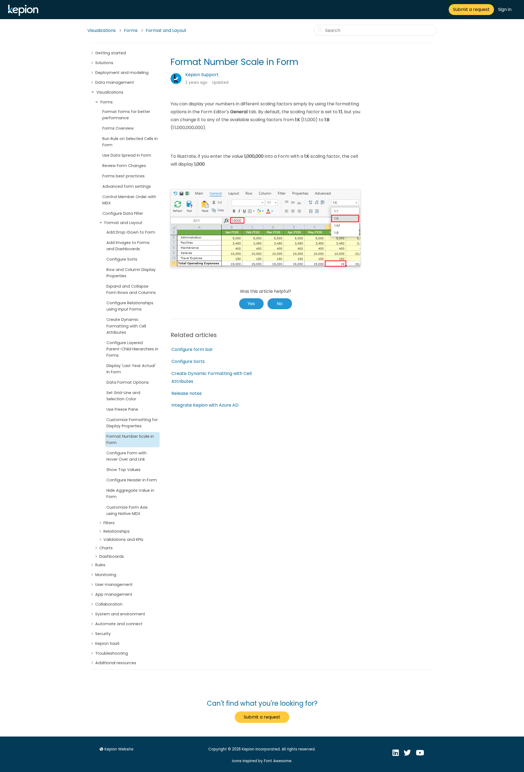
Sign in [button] (504, 9)
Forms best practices (123, 176)
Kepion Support (202, 74)
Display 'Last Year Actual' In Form (131, 369)
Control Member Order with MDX (129, 200)
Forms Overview (118, 128)
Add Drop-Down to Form (130, 232)
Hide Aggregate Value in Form (130, 493)
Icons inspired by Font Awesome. (262, 761)
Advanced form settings (126, 186)
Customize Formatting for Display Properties (132, 423)
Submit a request (471, 9)
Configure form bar (192, 349)
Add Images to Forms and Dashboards (128, 246)
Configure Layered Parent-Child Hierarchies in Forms (132, 349)
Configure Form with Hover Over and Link (126, 456)
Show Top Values (123, 469)
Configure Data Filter (122, 213)
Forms (131, 30)
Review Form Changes (124, 165)
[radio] (251, 303)
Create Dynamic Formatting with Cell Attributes (126, 326)
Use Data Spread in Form (126, 155)
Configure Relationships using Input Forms (129, 306)
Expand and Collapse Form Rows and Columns (131, 289)
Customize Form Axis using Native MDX (127, 510)
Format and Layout (166, 30)
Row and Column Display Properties (131, 273)
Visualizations (101, 30)
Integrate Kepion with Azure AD (205, 405)
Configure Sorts (121, 259)
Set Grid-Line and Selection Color (123, 396)
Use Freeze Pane (122, 409)
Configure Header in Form (131, 480)
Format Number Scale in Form (130, 439)
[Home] (24, 14)
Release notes (186, 393)
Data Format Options (127, 382)
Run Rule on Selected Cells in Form (130, 142)
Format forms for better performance (126, 115)
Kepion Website (119, 749)
